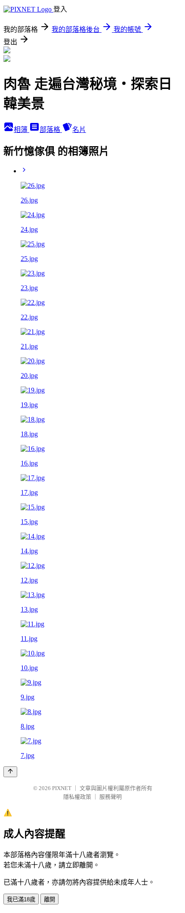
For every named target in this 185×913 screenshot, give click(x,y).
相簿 (21, 129)
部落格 (51, 129)
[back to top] (10, 771)
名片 (79, 129)
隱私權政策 (77, 797)
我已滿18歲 (21, 899)
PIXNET (61, 788)
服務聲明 (110, 797)
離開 (49, 899)
